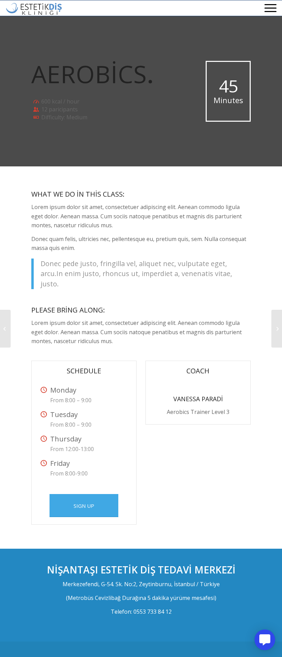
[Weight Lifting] (5, 329)
